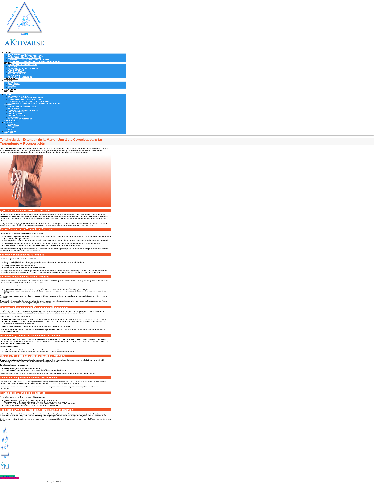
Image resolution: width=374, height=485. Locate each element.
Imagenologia (14, 75)
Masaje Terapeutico (17, 72)
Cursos (7, 52)
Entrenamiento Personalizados (22, 65)
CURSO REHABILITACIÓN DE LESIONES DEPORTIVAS (28, 59)
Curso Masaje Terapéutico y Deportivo (25, 56)
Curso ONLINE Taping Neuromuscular (24, 58)
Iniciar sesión (14, 84)
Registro (12, 82)
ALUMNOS (8, 80)
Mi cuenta (12, 86)
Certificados (10, 89)
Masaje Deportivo (16, 70)
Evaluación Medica (16, 73)
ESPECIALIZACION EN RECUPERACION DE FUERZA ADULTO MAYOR (34, 61)
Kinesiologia (13, 66)
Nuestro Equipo (11, 79)
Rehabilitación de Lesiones (20, 77)
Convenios (8, 91)
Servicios (8, 63)
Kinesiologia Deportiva (18, 54)
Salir (10, 87)
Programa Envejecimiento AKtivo (23, 68)
